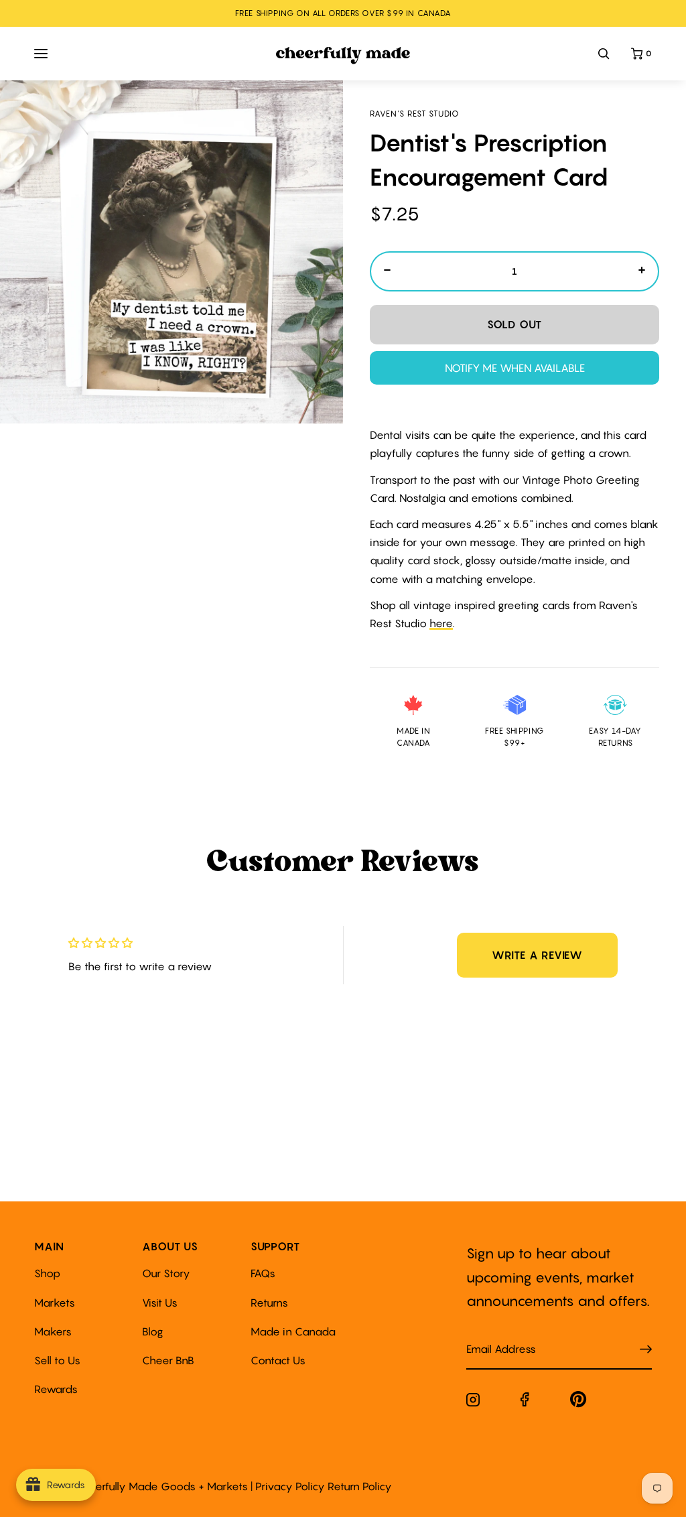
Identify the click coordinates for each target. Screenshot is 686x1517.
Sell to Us (57, 1360)
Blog (152, 1331)
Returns (269, 1302)
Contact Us (278, 1360)
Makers (53, 1331)
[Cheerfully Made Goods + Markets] (343, 55)
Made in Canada (293, 1331)
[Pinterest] (578, 1402)
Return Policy (360, 1486)
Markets (54, 1302)
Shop (47, 1273)
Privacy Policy (290, 1486)
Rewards (56, 1389)
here (441, 623)
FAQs (263, 1273)
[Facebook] (525, 1402)
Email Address (493, 1336)
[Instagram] (473, 1402)
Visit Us (160, 1302)
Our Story (166, 1273)
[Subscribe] (646, 1349)
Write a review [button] (537, 955)
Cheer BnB (168, 1360)
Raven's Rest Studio (415, 114)
